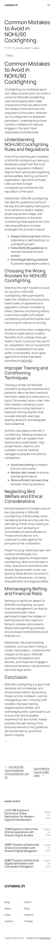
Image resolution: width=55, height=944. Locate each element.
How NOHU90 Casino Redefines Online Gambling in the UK (17, 772)
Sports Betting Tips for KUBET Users (42, 772)
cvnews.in (11, 5)
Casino (36, 47)
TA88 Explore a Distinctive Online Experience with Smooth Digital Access (21, 832)
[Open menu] (48, 5)
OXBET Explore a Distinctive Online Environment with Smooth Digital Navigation (22, 847)
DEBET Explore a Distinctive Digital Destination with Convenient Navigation (22, 863)
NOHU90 (26, 360)
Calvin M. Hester (22, 47)
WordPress (45, 938)
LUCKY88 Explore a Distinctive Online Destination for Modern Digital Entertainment (19, 815)
